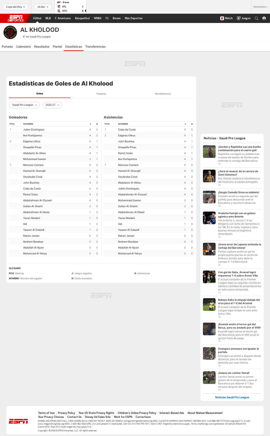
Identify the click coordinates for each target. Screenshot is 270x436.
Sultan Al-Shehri (33, 206)
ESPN (16, 18)
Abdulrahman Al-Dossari (37, 200)
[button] (256, 18)
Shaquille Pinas (32, 147)
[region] (54, 188)
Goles (39, 93)
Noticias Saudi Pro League (232, 397)
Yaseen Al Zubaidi (33, 229)
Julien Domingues (33, 129)
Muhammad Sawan (34, 159)
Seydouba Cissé (32, 176)
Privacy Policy (66, 413)
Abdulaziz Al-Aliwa (34, 153)
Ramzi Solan (30, 194)
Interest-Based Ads (172, 413)
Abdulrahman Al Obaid (36, 212)
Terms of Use (46, 413)
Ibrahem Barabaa (33, 241)
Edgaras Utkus (31, 141)
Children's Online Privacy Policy (137, 413)
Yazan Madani (31, 218)
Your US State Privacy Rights (96, 413)
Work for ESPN (123, 417)
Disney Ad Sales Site (98, 417)
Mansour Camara (33, 164)
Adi (25, 223)
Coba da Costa (32, 188)
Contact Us (74, 417)
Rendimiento (163, 93)
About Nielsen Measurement (205, 413)
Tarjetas (101, 93)
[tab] (39, 93)
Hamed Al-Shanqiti (34, 170)
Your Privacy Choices (51, 417)
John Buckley (31, 182)
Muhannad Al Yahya (35, 253)
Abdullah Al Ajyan (33, 247)
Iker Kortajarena (32, 135)
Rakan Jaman (31, 235)
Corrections (143, 417)
